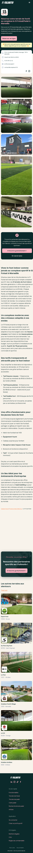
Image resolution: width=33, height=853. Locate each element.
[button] (29, 2)
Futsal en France (5, 509)
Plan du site (12, 847)
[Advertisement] (16, 528)
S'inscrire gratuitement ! (17, 251)
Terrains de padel (14, 799)
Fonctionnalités (13, 792)
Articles (11, 809)
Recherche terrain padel (16, 806)
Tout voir (4, 590)
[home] (7, 2)
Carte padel (12, 803)
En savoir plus (17, 256)
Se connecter (13, 820)
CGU (10, 837)
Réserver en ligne (9, 38)
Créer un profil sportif (15, 823)
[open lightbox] (16, 88)
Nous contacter (20, 847)
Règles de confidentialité (16, 841)
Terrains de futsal (14, 796)
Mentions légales (14, 834)
